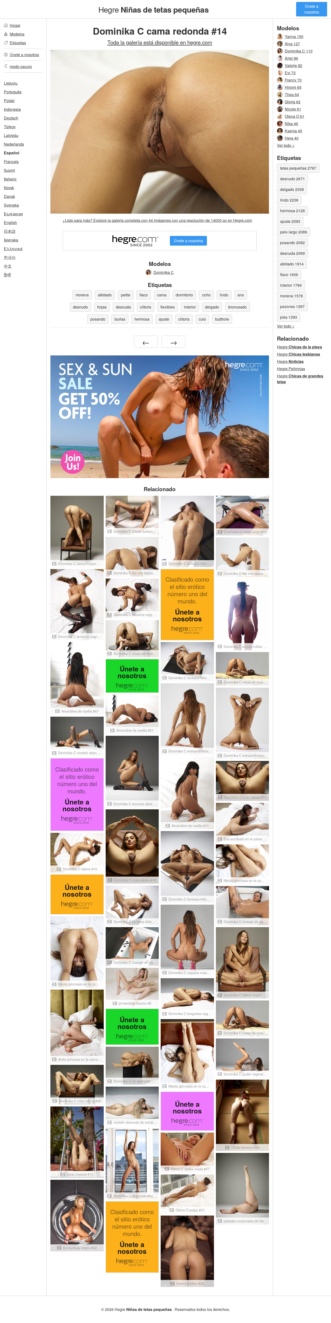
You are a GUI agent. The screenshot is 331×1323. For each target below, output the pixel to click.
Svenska (11, 205)
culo (202, 319)
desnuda (123, 307)
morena (82, 295)
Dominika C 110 (299, 51)
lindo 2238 (289, 200)
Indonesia (12, 109)
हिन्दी (7, 275)
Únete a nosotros (311, 9)
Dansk (9, 196)
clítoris (145, 307)
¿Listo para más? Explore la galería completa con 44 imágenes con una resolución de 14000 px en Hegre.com (157, 220)
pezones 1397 (292, 306)
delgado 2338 (292, 189)
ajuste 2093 (290, 221)
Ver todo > (285, 145)
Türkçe (10, 126)
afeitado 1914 (292, 264)
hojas (102, 307)
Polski (9, 100)
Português (13, 92)
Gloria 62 (292, 102)
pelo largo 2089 (293, 232)
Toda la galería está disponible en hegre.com (159, 42)
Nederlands (14, 144)
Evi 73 (290, 72)
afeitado (105, 295)
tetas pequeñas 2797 (298, 168)
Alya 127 (292, 43)
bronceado (237, 307)
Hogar (15, 25)
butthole (222, 319)
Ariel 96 (291, 58)
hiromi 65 (293, 87)
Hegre (153, 9)
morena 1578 (291, 296)
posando (97, 319)
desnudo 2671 (292, 178)
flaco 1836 (289, 274)
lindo (224, 295)
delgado (212, 307)
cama (161, 295)
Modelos (17, 34)
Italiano (10, 179)
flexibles (167, 307)
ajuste (164, 319)
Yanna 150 (294, 36)
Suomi (9, 170)
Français (11, 161)
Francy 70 (293, 80)
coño (206, 295)
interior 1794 (291, 285)
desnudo (80, 307)
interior (190, 307)
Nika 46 (291, 123)
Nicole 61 (293, 109)
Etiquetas (18, 42)
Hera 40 (292, 138)
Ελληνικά (13, 248)
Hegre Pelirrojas (291, 368)
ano (240, 295)
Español (11, 153)
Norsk (9, 187)
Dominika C (163, 272)
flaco (144, 295)
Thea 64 (292, 94)
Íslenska (11, 240)
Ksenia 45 (293, 131)
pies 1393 (288, 317)
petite (125, 295)
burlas (120, 319)
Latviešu (11, 135)
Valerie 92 (293, 65)
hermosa (142, 319)
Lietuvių (10, 83)
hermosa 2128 (292, 210)
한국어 (10, 257)
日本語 (10, 231)
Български (13, 214)
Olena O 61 (294, 116)
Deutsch (11, 118)
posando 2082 (292, 242)
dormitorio (184, 295)
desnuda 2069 (292, 253)
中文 (8, 266)
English (10, 222)
